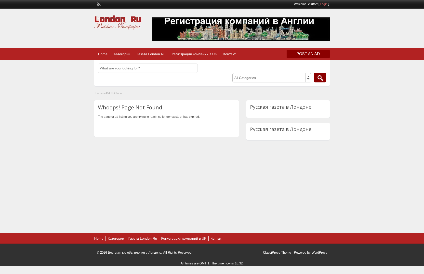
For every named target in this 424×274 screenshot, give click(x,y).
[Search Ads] (320, 77)
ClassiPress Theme (277, 252)
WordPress (319, 252)
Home (102, 54)
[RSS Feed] (98, 4)
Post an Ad (308, 54)
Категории (122, 54)
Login (324, 4)
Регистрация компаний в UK (194, 54)
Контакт (229, 54)
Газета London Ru (151, 54)
